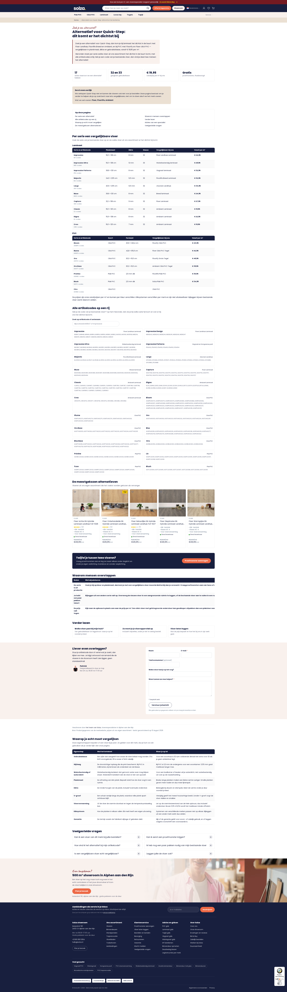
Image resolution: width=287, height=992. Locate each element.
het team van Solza (93, 727)
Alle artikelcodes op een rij (85, 119)
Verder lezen (150, 119)
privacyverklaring (109, 912)
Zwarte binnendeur (165, 966)
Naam (151, 651)
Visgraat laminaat (163, 170)
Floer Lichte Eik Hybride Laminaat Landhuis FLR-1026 (86, 522)
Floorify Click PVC (159, 243)
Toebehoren (111, 943)
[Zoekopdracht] (148, 8)
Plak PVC (138, 454)
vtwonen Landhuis (163, 186)
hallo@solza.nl (77, 942)
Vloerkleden (110, 939)
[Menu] (283, 968)
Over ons (193, 926)
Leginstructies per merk (171, 953)
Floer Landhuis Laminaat (166, 155)
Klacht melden (140, 946)
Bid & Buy (193, 936)
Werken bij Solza (196, 943)
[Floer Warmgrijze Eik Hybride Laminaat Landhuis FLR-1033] (201, 502)
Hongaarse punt (106, 966)
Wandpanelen (111, 933)
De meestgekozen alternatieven (88, 125)
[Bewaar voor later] (208, 8)
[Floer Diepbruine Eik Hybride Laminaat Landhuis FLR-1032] (172, 502)
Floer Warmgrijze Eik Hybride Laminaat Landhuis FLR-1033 (200, 522)
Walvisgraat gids (168, 939)
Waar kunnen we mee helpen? (161, 679)
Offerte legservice (161, 8)
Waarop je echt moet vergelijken (88, 122)
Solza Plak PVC (158, 281)
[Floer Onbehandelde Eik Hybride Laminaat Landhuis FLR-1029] (114, 502)
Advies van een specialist (155, 122)
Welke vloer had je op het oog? (161, 670)
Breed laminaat (162, 193)
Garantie (137, 943)
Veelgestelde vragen (153, 125)
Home (76, 20)
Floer (76, 518)
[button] (213, 8)
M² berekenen (167, 943)
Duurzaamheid (196, 946)
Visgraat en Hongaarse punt (202, 344)
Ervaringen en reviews (198, 933)
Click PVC (156, 289)
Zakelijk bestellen (196, 939)
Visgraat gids (167, 936)
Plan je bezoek (81, 891)
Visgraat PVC (78, 966)
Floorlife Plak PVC (159, 274)
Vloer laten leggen (141, 929)
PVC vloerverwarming (124, 966)
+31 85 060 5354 (78, 939)
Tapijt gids (166, 933)
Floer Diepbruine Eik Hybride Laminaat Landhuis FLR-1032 (171, 522)
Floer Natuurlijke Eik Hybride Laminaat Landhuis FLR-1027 (143, 522)
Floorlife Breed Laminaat (166, 178)
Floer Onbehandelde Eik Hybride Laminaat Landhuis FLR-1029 (114, 522)
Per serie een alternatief (84, 116)
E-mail (184, 651)
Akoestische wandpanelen (83, 970)
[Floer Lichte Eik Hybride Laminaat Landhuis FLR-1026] (86, 502)
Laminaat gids (167, 929)
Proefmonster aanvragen (196, 561)
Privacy (212, 988)
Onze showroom (196, 929)
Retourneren (139, 939)
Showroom (178, 8)
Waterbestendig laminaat (166, 163)
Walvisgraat (91, 966)
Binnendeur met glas (183, 966)
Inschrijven (207, 909)
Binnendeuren (111, 929)
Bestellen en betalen (142, 933)
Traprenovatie (111, 936)
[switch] (279, 983)
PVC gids (165, 926)
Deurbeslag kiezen (169, 949)
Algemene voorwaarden (198, 988)
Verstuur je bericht (160, 705)
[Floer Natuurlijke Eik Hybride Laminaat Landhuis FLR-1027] (143, 502)
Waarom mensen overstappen (157, 116)
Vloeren (109, 926)
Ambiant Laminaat (164, 209)
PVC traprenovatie (104, 970)
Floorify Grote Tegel (160, 258)
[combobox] (126, 8)
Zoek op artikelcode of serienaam (86, 319)
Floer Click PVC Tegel (160, 251)
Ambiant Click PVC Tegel (162, 266)
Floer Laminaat (162, 201)
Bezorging (138, 936)
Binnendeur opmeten (170, 946)
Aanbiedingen (111, 946)
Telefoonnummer (160, 660)
